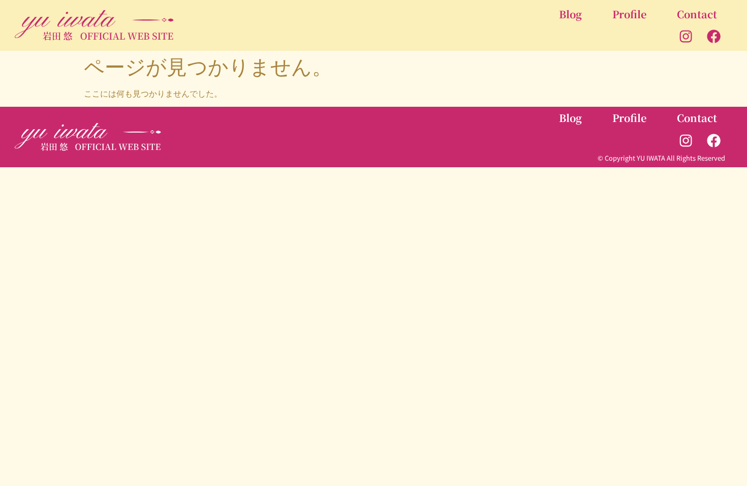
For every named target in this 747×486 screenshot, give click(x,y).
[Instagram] (686, 36)
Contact (697, 14)
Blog (570, 14)
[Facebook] (714, 36)
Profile (629, 14)
